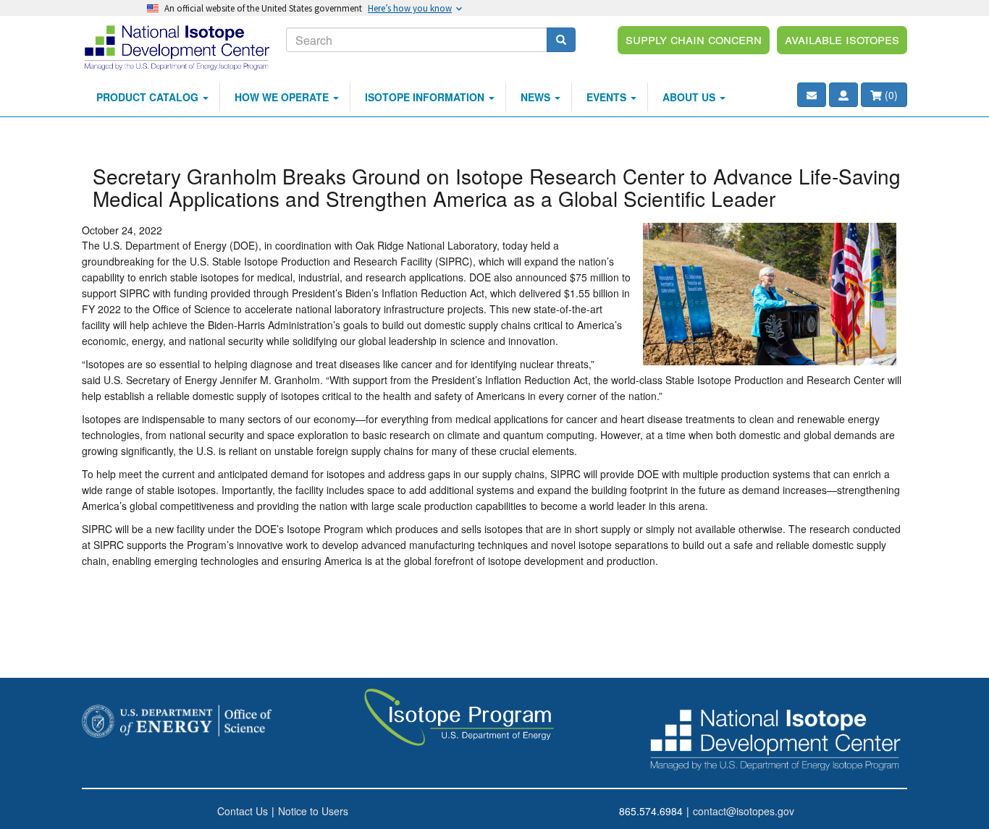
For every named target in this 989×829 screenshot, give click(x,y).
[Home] (178, 47)
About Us (690, 97)
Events (607, 97)
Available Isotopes (842, 38)
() (890, 95)
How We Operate (283, 97)
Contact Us (242, 811)
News (537, 97)
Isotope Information (426, 97)
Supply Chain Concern (694, 38)
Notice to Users (313, 811)
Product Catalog (148, 97)
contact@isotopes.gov (743, 811)
